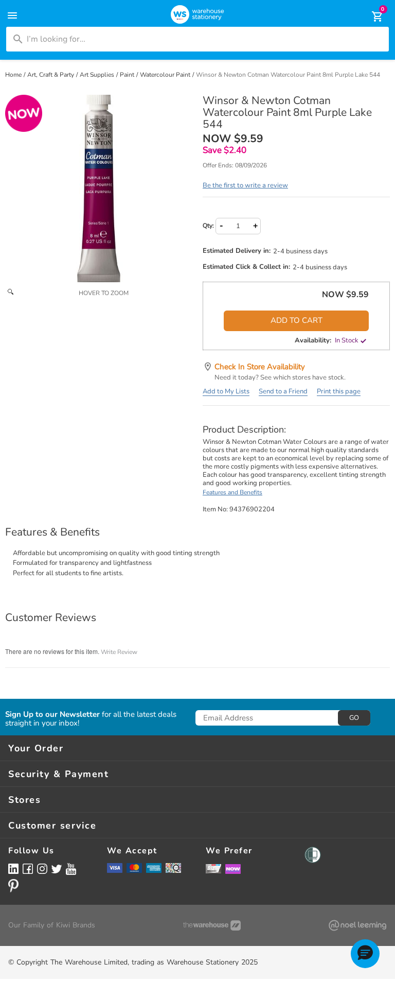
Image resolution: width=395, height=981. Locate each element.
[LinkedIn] (13, 868)
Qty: (208, 225)
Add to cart (296, 320)
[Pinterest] (13, 885)
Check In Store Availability (259, 367)
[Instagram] (42, 868)
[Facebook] (28, 868)
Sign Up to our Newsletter (52, 714)
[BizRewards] (213, 868)
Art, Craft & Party (51, 75)
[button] (365, 953)
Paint (128, 75)
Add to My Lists (226, 391)
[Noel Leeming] (357, 925)
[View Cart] (370, 16)
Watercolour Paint (166, 75)
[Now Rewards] (233, 868)
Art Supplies (98, 75)
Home (14, 75)
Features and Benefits (232, 492)
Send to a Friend (283, 391)
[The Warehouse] (212, 925)
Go (354, 717)
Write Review (119, 652)
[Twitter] (56, 868)
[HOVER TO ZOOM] (98, 188)
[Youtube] (71, 869)
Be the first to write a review (245, 185)
